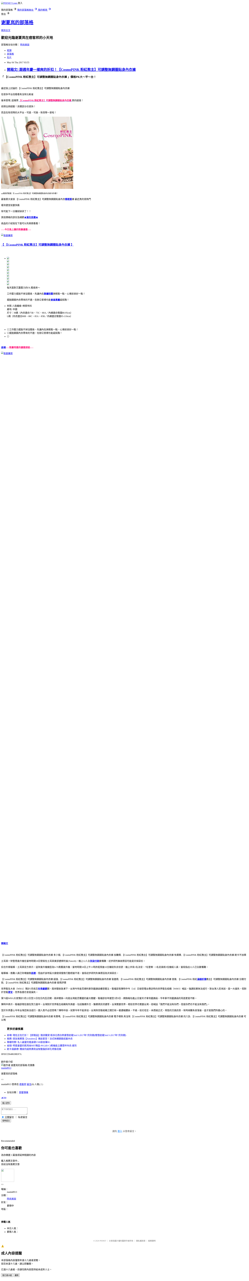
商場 (3, 347)
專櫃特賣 (48, 293)
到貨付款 (94, 961)
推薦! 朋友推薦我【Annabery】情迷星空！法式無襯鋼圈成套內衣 (40, 1038)
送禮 (33, 973)
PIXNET (103, 1241)
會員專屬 (55, 300)
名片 (9, 57)
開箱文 (4, 943)
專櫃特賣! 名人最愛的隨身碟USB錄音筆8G (28, 1042)
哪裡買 (68, 199)
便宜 (10, 992)
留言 (29, 1084)
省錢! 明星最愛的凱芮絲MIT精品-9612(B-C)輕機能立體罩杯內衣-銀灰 (42, 1045)
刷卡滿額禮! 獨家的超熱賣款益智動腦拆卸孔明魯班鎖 (34, 1049)
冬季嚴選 (42, 988)
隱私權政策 (140, 1241)
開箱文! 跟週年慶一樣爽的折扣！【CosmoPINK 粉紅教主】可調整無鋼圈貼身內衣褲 (71, 69)
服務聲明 (152, 1241)
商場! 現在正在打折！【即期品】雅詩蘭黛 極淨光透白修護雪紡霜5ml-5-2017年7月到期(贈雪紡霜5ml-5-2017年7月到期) (66, 1035)
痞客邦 (22, 1084)
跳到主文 (5, 30)
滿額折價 (201, 979)
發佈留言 (6, 1121)
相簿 (9, 50)
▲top (3, 1097)
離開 (16, 1275)
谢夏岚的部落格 (17, 22)
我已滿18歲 (7, 1275)
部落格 (10, 54)
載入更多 (6, 1103)
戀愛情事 (23, 1092)
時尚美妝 (24, 44)
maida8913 (6, 1068)
